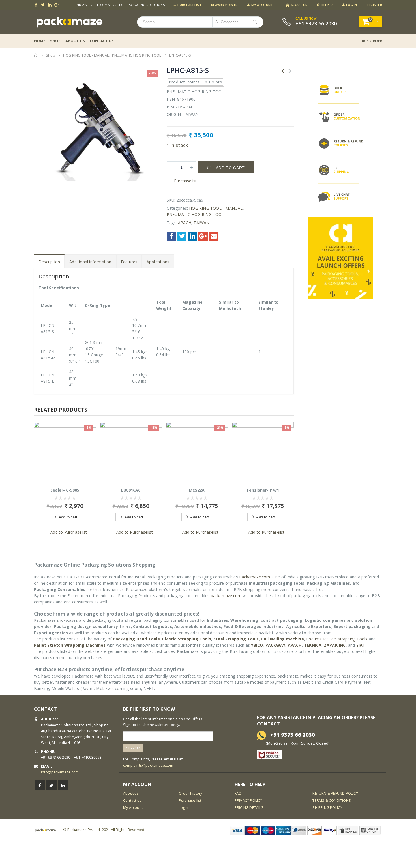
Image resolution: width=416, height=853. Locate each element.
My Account (262, 5)
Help (325, 5)
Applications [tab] (158, 261)
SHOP (55, 40)
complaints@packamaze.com (148, 765)
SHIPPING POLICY (327, 807)
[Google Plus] (57, 5)
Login (183, 807)
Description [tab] (49, 261)
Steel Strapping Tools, (236, 639)
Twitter (181, 236)
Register (374, 5)
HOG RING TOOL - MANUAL (216, 208)
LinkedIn (192, 236)
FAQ (238, 793)
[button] (182, 181)
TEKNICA (312, 645)
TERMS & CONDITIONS (331, 800)
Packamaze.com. (255, 577)
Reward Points (224, 5)
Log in (351, 5)
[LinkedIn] (49, 5)
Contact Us (102, 40)
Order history (190, 793)
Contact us (132, 800)
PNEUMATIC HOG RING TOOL (195, 214)
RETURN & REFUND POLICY (335, 793)
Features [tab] (129, 261)
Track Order (369, 40)
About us (131, 793)
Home (39, 40)
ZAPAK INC (335, 645)
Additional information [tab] (90, 261)
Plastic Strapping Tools (186, 639)
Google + (203, 236)
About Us (299, 5)
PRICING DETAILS (249, 807)
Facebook (171, 236)
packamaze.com (226, 595)
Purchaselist (189, 5)
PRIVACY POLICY (248, 800)
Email (213, 236)
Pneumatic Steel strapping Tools (336, 639)
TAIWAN (201, 222)
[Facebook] (36, 5)
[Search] (256, 22)
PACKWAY (275, 645)
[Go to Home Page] (36, 55)
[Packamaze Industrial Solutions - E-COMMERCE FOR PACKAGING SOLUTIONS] (69, 22)
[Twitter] (43, 5)
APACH (184, 222)
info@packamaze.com (60, 772)
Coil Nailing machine (282, 639)
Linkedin (63, 785)
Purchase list (190, 800)
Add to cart (230, 168)
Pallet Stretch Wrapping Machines (70, 645)
